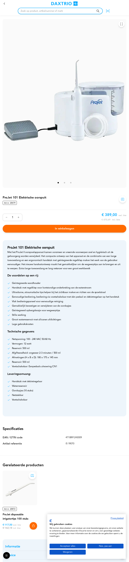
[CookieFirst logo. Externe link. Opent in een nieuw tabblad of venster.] (51, 520)
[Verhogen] (18, 217)
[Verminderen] (6, 217)
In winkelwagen (64, 229)
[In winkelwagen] (33, 526)
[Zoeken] (98, 11)
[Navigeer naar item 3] (71, 183)
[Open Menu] (6, 555)
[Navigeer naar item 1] (58, 183)
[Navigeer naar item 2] (64, 183)
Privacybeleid (117, 518)
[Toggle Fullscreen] (121, 24)
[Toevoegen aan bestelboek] (122, 199)
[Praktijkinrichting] (4, 3)
